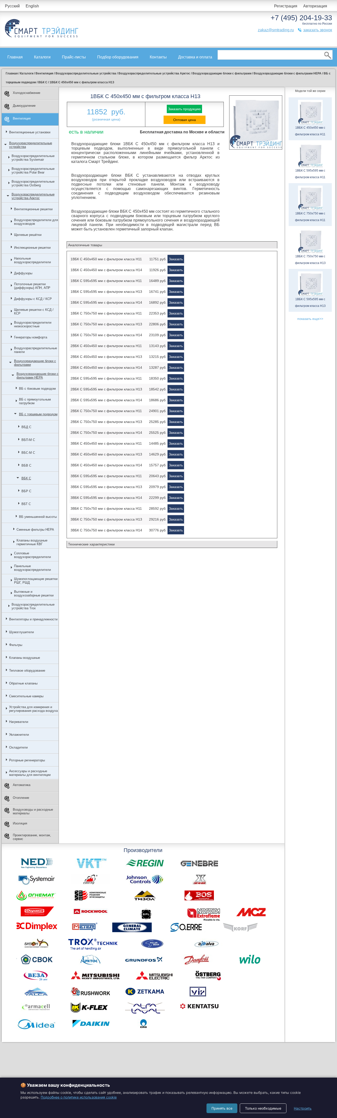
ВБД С (26, 427)
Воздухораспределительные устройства (30, 145)
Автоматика (21, 785)
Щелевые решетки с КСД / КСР (34, 311)
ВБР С (26, 491)
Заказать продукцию (184, 109)
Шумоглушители (21, 632)
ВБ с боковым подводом (37, 388)
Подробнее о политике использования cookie (79, 1097)
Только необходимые (263, 1108)
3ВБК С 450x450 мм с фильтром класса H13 (106, 454)
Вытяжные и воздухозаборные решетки (34, 593)
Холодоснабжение (26, 93)
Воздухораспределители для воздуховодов (36, 222)
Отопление (21, 798)
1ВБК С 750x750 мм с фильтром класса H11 (106, 313)
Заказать (176, 259)
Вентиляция (22, 118)
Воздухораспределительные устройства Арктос (33, 196)
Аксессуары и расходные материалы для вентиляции (30, 773)
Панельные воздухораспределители (32, 568)
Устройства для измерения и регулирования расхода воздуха (33, 709)
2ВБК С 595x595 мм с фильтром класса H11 (106, 378)
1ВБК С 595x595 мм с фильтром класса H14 (106, 302)
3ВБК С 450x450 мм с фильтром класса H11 (106, 443)
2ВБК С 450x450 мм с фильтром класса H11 (106, 346)
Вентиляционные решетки (33, 209)
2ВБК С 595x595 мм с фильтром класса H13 (106, 389)
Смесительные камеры (26, 696)
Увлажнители (19, 734)
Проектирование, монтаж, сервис (32, 837)
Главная (15, 57)
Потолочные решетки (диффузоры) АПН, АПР (32, 286)
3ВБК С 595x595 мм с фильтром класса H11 (106, 476)
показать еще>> (310, 319)
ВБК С (26, 478)
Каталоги (42, 57)
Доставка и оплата (195, 57)
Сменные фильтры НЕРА (35, 529)
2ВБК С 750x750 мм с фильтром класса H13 (106, 422)
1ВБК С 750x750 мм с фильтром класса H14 (106, 335)
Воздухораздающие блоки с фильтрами (35, 363)
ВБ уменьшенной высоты (38, 517)
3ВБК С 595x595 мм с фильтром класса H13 (106, 487)
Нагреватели (18, 722)
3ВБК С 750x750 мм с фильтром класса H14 (106, 530)
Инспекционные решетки (32, 247)
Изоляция (20, 823)
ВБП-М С (28, 440)
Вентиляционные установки (29, 132)
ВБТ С (26, 504)
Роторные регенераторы (27, 760)
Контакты (158, 57)
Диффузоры (23, 273)
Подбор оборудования (117, 57)
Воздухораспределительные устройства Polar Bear (33, 170)
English (32, 6)
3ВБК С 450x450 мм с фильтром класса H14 (106, 465)
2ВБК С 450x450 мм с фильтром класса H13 (106, 357)
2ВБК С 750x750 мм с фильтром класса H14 (106, 433)
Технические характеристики (91, 544)
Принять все (221, 1108)
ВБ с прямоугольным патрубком (35, 401)
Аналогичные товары (85, 245)
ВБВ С (26, 465)
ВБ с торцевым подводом (38, 414)
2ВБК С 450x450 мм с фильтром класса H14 (106, 367)
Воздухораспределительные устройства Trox (33, 606)
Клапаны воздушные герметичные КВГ (32, 542)
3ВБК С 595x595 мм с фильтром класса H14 (106, 498)
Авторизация (315, 6)
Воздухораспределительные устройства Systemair (33, 157)
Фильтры (15, 645)
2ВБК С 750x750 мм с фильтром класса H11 (106, 411)
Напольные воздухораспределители (32, 260)
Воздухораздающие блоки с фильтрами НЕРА (37, 375)
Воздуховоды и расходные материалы (33, 811)
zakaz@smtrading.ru (276, 30)
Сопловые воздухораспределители (32, 555)
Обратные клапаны (23, 683)
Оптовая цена (184, 120)
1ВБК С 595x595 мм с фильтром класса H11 (106, 281)
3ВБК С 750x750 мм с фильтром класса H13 (106, 519)
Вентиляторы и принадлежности (33, 619)
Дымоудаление (24, 105)
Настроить (303, 1108)
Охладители (18, 747)
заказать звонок (317, 30)
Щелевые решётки (27, 235)
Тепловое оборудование (27, 670)
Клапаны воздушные (24, 658)
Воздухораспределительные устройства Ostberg (33, 183)
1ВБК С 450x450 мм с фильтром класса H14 (106, 270)
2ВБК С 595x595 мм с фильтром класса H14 (106, 400)
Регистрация (285, 6)
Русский (12, 6)
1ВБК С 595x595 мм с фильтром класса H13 (106, 292)
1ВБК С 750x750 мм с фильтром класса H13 (106, 324)
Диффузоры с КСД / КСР (33, 299)
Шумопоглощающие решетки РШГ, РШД (35, 580)
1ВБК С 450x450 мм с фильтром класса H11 (106, 259)
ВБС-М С (28, 452)
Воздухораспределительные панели (35, 350)
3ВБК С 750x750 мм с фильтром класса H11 (106, 508)
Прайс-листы (74, 57)
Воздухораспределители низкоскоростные (32, 324)
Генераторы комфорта (30, 337)
